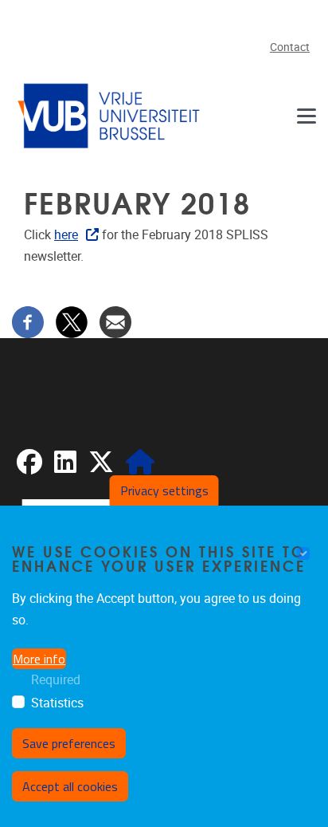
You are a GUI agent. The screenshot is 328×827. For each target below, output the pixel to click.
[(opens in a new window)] (29, 467)
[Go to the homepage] (111, 115)
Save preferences (68, 743)
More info (39, 658)
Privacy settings (164, 490)
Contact (290, 47)
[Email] (115, 321)
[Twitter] (72, 321)
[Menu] (306, 115)
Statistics (57, 703)
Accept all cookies (70, 786)
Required (55, 679)
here (66, 234)
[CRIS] (140, 467)
